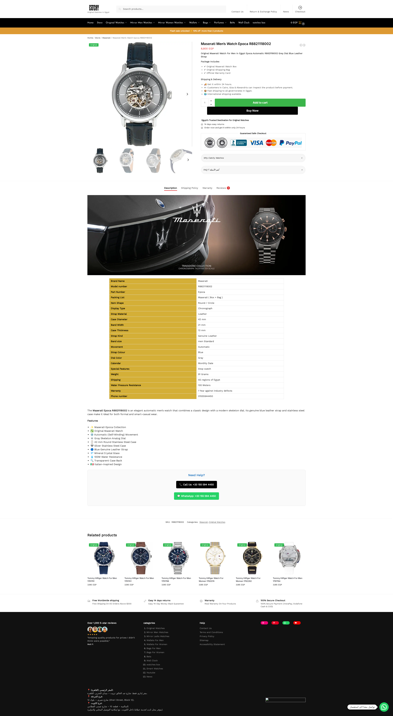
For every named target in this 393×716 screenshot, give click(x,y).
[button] (298, 23)
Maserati (106, 38)
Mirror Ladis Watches (158, 636)
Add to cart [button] (103, 591)
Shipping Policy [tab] (189, 188)
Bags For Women (155, 652)
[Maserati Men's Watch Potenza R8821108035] (301, 45)
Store (97, 38)
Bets (149, 656)
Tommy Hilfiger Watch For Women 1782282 (248, 579)
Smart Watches (155, 668)
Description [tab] (170, 188)
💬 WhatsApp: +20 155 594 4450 (196, 495)
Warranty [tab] (207, 188)
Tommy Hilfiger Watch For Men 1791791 (102, 579)
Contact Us (237, 11)
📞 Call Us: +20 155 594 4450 (196, 484)
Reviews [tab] (222, 188)
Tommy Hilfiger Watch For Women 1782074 (211, 579)
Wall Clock (152, 660)
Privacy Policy (207, 636)
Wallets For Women (157, 644)
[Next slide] (187, 94)
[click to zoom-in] (139, 94)
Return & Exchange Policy (263, 11)
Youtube (151, 672)
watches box (153, 664)
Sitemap (204, 640)
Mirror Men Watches (157, 632)
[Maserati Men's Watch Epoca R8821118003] (304, 45)
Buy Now (252, 110)
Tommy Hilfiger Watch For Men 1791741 (139, 579)
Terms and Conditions (211, 632)
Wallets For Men (155, 640)
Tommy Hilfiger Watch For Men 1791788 (176, 579)
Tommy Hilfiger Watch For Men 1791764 (287, 579)
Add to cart (260, 102)
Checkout (300, 11)
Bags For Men (154, 648)
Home (90, 38)
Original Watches (217, 522)
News (286, 11)
